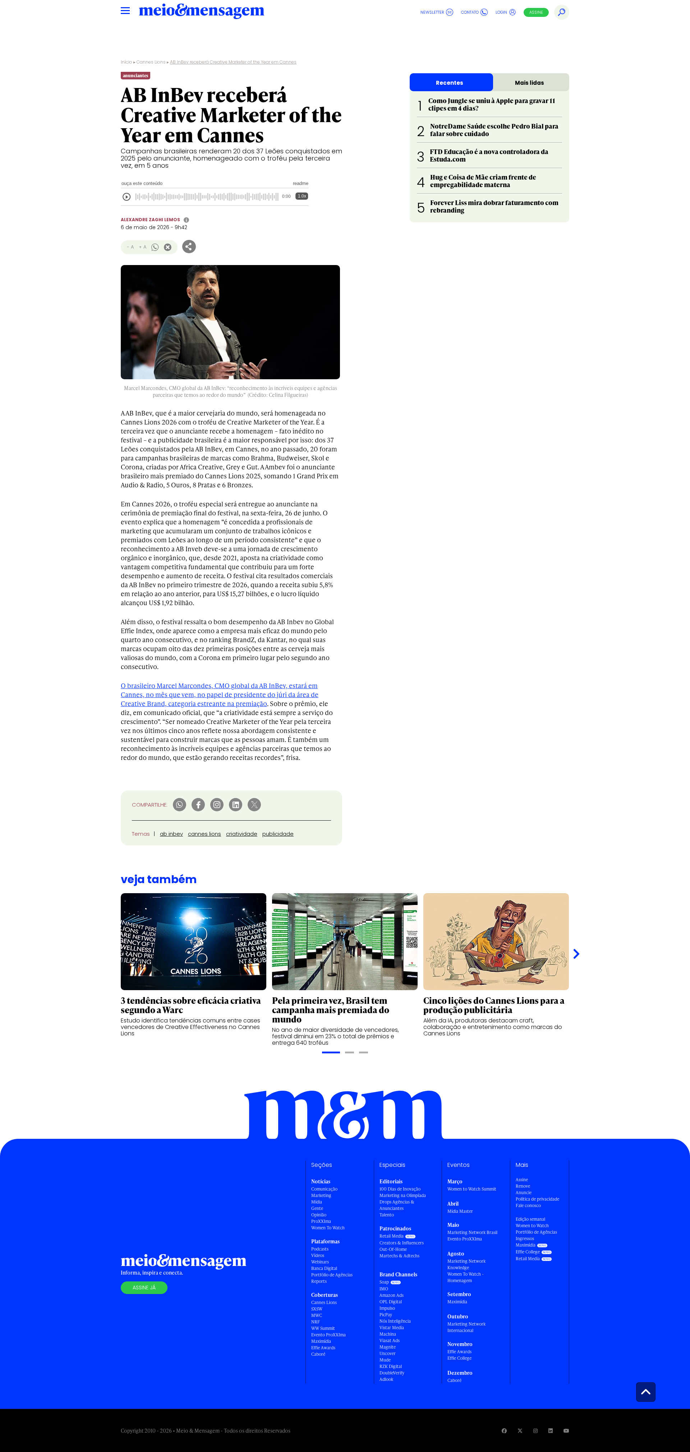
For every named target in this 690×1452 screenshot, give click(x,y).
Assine (536, 12)
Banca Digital (324, 1268)
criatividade (241, 834)
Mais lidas (529, 83)
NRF (315, 1322)
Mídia (316, 1202)
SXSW (316, 1309)
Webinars (320, 1262)
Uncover (388, 1353)
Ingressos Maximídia (525, 1241)
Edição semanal (530, 1219)
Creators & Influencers (402, 1243)
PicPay (386, 1315)
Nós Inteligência (395, 1321)
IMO (384, 1289)
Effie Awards (323, 1348)
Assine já (144, 1287)
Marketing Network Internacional (466, 1327)
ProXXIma (321, 1221)
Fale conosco (528, 1205)
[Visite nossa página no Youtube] (566, 1430)
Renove (523, 1186)
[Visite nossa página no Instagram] (535, 1430)
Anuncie (524, 1192)
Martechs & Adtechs (399, 1256)
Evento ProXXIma (328, 1335)
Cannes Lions (151, 62)
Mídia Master (460, 1211)
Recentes (449, 83)
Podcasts (319, 1249)
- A (130, 246)
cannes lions (204, 834)
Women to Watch (532, 1226)
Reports (319, 1281)
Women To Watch (328, 1228)
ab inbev (171, 834)
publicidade (278, 834)
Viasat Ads (390, 1340)
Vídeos (317, 1255)
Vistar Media (392, 1328)
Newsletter (432, 12)
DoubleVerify (392, 1373)
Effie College (459, 1358)
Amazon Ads (392, 1295)
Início (126, 62)
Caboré (318, 1354)
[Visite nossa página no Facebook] (504, 1430)
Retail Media (392, 1236)
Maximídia (321, 1341)
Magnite (388, 1347)
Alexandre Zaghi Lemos (150, 220)
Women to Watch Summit (471, 1189)
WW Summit (323, 1328)
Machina (388, 1334)
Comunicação (324, 1189)
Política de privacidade (537, 1199)
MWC (316, 1315)
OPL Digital (391, 1302)
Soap (384, 1282)
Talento (387, 1215)
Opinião (318, 1215)
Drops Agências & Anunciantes (397, 1205)
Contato (470, 12)
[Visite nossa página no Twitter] (520, 1430)
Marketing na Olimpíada (403, 1195)
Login (501, 12)
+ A (142, 246)
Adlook (386, 1379)
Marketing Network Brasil (472, 1232)
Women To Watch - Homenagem (465, 1277)
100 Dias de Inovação (400, 1189)
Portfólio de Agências (332, 1275)
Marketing (321, 1195)
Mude (385, 1360)
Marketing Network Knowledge (466, 1264)
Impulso (387, 1308)
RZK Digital (391, 1366)
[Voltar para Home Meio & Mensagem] (201, 12)
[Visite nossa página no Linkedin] (550, 1430)
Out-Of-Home (393, 1249)
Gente (317, 1208)
